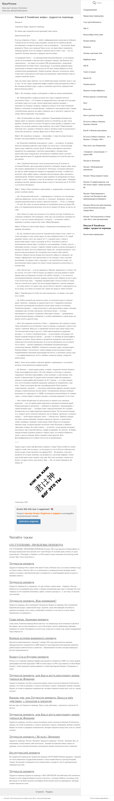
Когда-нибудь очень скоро (93, 34)
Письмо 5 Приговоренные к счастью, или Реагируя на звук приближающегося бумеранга (95, 196)
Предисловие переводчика (93, 16)
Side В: (86, 65)
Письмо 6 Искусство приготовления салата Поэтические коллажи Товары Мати (97, 207)
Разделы (49, 792)
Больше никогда (89, 41)
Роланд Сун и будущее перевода (29, 656)
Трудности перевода (21, 563)
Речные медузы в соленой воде (95, 96)
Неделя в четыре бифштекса (94, 90)
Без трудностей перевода (24, 752)
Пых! (85, 103)
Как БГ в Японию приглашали (95, 130)
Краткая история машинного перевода (32, 638)
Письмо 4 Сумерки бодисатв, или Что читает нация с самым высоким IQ (97, 184)
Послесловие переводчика (93, 234)
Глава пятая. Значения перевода (29, 619)
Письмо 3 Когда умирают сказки (95, 175)
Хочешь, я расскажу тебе (92, 53)
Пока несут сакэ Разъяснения (94, 145)
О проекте (40, 792)
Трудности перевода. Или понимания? (33, 600)
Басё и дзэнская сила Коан (93, 115)
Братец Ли (87, 78)
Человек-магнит (89, 84)
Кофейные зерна (89, 59)
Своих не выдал (89, 72)
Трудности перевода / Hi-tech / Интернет (34, 736)
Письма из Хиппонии (91, 160)
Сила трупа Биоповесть (92, 22)
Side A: (86, 28)
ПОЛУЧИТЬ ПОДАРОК (28, 521)
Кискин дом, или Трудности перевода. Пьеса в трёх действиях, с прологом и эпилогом (41, 699)
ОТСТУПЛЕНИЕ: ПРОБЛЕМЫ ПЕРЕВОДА (36, 544)
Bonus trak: (87, 109)
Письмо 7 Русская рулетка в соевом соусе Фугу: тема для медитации (27, 798)
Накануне (87, 47)
